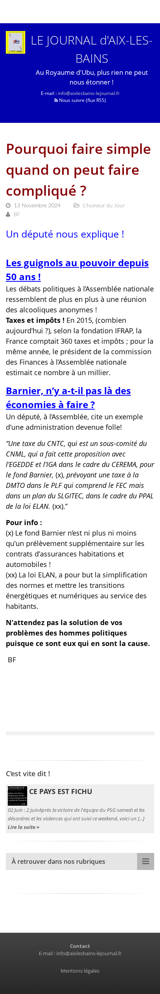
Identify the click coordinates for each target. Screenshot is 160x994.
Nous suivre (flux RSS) (82, 100)
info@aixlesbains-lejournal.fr (89, 93)
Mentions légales (80, 970)
